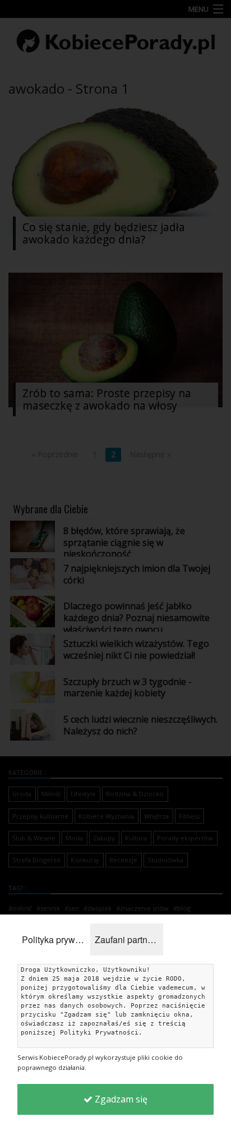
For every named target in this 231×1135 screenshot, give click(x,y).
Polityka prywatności (56, 939)
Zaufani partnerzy (129, 939)
